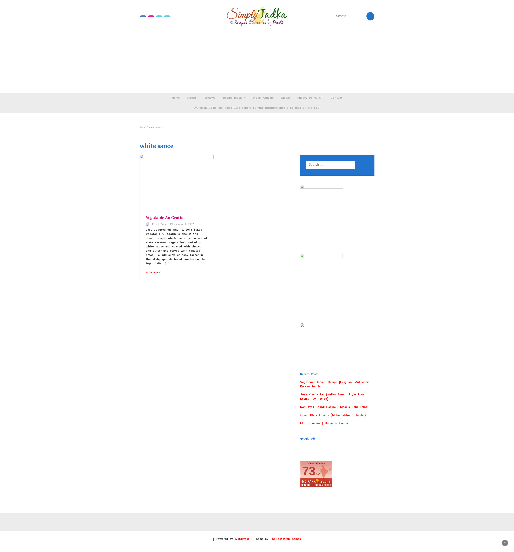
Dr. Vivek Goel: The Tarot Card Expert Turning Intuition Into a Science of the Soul (257, 107)
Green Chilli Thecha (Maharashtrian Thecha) (333, 415)
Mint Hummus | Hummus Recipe (324, 423)
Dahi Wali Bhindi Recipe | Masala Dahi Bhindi (334, 407)
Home (176, 97)
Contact (336, 97)
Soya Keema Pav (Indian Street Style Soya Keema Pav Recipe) (332, 396)
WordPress (242, 539)
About (191, 97)
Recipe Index (233, 97)
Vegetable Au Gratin (165, 217)
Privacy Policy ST (310, 97)
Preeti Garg (159, 224)
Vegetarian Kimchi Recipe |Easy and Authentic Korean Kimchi (334, 384)
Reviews (209, 97)
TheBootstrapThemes (285, 539)
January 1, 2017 (184, 224)
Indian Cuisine (263, 97)
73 (308, 471)
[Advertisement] (257, 62)
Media (285, 97)
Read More (153, 272)
